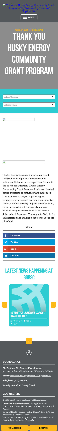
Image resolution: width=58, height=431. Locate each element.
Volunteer (15, 428)
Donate (43, 428)
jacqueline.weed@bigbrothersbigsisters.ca (30, 375)
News (40, 30)
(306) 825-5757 (21, 380)
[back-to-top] (29, 341)
